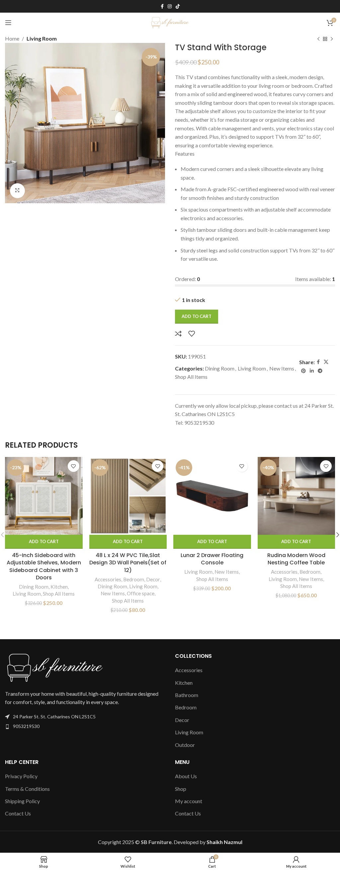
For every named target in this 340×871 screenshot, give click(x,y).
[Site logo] (170, 22)
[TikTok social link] (178, 6)
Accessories (108, 579)
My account (188, 801)
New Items (281, 368)
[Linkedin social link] (312, 370)
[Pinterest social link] (303, 370)
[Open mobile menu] (8, 22)
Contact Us (18, 813)
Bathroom (186, 695)
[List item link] (85, 726)
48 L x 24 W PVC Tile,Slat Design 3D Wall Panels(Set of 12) (127, 562)
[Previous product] (318, 39)
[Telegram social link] (320, 370)
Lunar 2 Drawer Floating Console (212, 558)
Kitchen (59, 587)
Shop (180, 789)
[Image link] (55, 666)
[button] (44, 542)
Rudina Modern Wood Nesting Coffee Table (296, 558)
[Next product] (331, 39)
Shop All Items (191, 376)
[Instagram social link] (170, 6)
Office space (140, 593)
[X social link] (326, 362)
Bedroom (133, 579)
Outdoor (185, 745)
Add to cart (197, 316)
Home (12, 38)
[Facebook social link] (162, 6)
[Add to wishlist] (191, 333)
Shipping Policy (22, 801)
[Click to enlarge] (17, 190)
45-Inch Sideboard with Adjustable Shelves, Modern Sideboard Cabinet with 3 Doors (44, 566)
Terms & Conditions (27, 789)
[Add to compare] (178, 333)
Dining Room (219, 368)
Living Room (42, 38)
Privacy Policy (21, 776)
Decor (153, 579)
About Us (186, 776)
